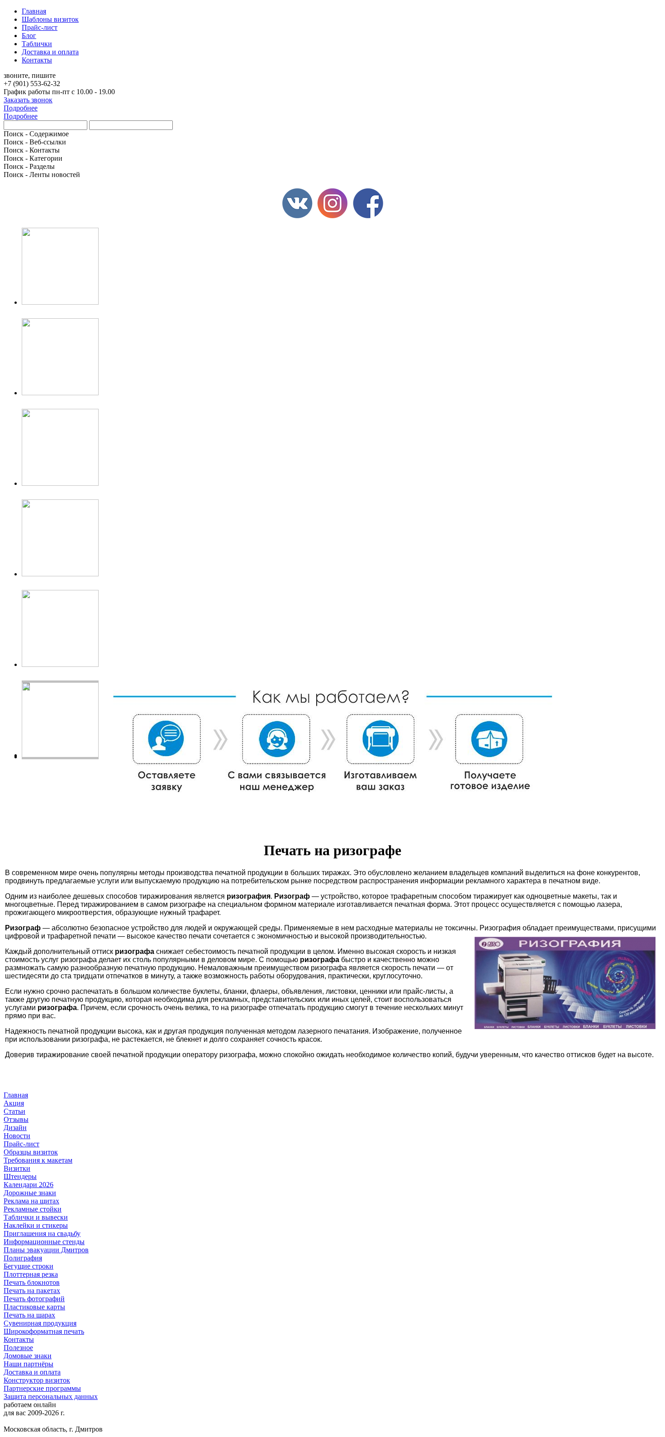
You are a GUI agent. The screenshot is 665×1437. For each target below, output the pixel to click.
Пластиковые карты (34, 1307)
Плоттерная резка (31, 1274)
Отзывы (16, 1119)
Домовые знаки (28, 1356)
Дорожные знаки (30, 1193)
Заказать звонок (28, 100)
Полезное (18, 1347)
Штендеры (20, 1176)
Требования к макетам (38, 1160)
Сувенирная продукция (40, 1323)
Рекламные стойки (33, 1209)
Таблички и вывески (36, 1217)
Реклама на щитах (31, 1201)
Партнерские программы (42, 1388)
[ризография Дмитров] (565, 984)
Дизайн (15, 1127)
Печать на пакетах (32, 1290)
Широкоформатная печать (44, 1331)
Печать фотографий (34, 1299)
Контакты (19, 1339)
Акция (14, 1103)
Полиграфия (23, 1258)
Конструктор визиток (37, 1380)
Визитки (17, 1168)
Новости (17, 1136)
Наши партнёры (28, 1364)
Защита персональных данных (51, 1396)
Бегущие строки (28, 1266)
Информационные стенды (44, 1241)
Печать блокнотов (32, 1282)
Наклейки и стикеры (36, 1225)
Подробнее (21, 108)
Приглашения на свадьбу (42, 1233)
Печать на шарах (29, 1315)
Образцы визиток (31, 1152)
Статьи (14, 1111)
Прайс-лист (21, 1144)
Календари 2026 (28, 1184)
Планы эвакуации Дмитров (46, 1250)
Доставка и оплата (32, 1372)
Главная (16, 1095)
